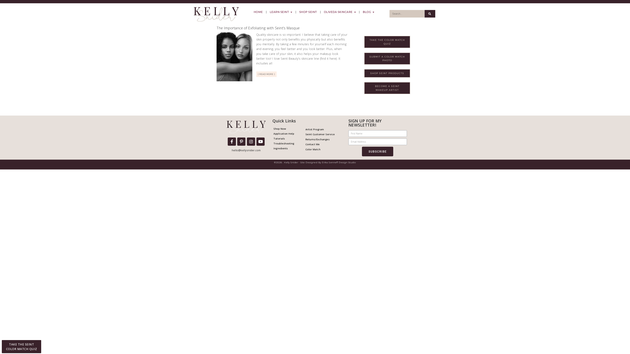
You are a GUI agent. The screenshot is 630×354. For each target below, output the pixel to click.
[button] (21, 346)
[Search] (430, 14)
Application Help (283, 133)
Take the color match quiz (387, 42)
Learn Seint (279, 12)
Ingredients (280, 148)
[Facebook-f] (232, 142)
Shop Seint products (387, 73)
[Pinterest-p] (241, 142)
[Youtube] (260, 142)
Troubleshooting (283, 143)
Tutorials (279, 138)
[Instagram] (251, 142)
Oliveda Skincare (338, 12)
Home (258, 12)
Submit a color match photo (387, 58)
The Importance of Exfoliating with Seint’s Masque (258, 27)
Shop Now (279, 128)
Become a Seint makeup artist (387, 88)
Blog (367, 12)
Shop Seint (308, 12)
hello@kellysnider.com (246, 150)
